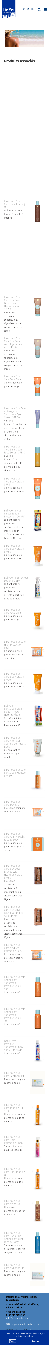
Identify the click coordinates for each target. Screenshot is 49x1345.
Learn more (36, 1341)
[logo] (9, 9)
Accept (12, 1341)
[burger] (45, 9)
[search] (39, 9)
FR (32, 9)
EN (28, 9)
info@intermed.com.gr (17, 1318)
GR (24, 9)
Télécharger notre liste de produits (23, 1324)
